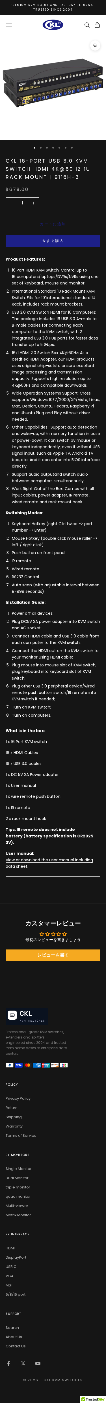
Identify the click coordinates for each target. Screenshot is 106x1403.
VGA (10, 1276)
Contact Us (16, 1346)
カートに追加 (53, 224)
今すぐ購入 (53, 240)
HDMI (10, 1248)
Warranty (14, 1126)
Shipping (14, 1117)
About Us (14, 1337)
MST (9, 1285)
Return (12, 1107)
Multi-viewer (17, 1205)
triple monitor (18, 1187)
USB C (11, 1266)
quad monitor (18, 1196)
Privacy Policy (18, 1098)
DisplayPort (16, 1257)
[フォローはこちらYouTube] (38, 1363)
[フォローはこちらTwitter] (23, 1363)
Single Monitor (19, 1168)
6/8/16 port (15, 1294)
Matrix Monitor (18, 1215)
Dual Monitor (17, 1178)
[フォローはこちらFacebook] (8, 1363)
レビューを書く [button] (53, 955)
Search (12, 1327)
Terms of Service (21, 1135)
